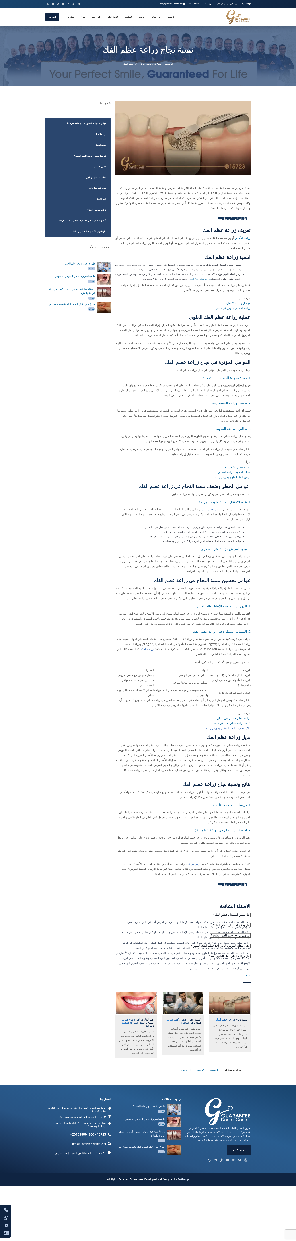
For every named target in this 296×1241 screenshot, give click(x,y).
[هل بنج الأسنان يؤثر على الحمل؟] (104, 267)
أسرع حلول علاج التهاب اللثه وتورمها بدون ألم (72, 304)
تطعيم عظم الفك (212, 509)
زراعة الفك (147, 649)
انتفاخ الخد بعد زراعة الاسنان (234, 472)
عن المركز (156, 17)
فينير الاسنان (101, 199)
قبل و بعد (96, 17)
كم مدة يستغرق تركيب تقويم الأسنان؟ (90, 155)
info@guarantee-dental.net (171, 4)
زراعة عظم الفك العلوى (199, 278)
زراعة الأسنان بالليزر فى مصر (233, 308)
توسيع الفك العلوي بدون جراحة (233, 477)
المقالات (128, 17)
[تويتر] (73, 4)
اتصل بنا (71, 17)
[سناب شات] (48, 4)
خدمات (142, 17)
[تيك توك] (58, 4)
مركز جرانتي (194, 864)
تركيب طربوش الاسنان (96, 209)
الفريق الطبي (112, 17)
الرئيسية (171, 17)
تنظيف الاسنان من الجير (96, 177)
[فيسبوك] (79, 4)
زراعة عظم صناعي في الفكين (233, 718)
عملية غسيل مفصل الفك (236, 467)
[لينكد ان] (53, 4)
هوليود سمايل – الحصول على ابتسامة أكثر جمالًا (86, 123)
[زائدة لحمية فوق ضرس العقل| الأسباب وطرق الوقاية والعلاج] (104, 292)
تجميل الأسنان (100, 166)
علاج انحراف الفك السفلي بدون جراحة (228, 728)
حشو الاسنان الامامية (97, 188)
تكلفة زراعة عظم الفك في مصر (232, 723)
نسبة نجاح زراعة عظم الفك (137, 63)
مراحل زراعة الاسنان (238, 303)
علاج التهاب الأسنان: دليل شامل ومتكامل (89, 231)
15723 (205, 4)
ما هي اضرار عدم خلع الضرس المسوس (75, 276)
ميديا (83, 17)
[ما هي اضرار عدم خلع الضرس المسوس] (104, 279)
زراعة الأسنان (243, 238)
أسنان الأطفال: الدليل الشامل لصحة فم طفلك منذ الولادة (82, 220)
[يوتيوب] (63, 4)
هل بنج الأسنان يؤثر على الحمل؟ (79, 263)
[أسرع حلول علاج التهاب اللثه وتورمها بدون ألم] (104, 307)
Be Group (183, 1179)
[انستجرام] (68, 4)
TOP (289, 1235)
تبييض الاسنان (100, 145)
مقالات (157, 63)
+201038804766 (195, 4)
